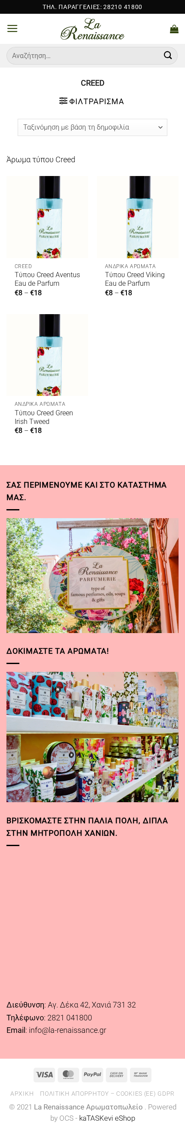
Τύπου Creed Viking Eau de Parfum (135, 279)
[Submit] (168, 55)
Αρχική (22, 1093)
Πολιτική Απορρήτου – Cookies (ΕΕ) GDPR (107, 1093)
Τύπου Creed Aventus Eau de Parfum (47, 279)
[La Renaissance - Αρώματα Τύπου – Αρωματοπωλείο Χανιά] (93, 29)
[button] (12, 28)
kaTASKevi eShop (107, 1118)
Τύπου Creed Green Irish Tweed (44, 417)
